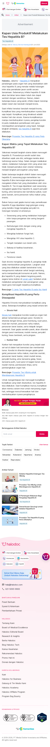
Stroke (36, 450)
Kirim (42, 434)
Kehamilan (7, 455)
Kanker (5, 460)
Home (8, 15)
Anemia (38, 455)
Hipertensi (28, 455)
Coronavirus (7, 450)
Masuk (44, 3)
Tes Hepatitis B (7, 41)
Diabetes (18, 450)
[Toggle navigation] (3, 3)
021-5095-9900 (11, 589)
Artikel (16, 15)
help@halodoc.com (12, 584)
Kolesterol (17, 455)
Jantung (28, 450)
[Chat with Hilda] (46, 556)
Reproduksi (15, 460)
